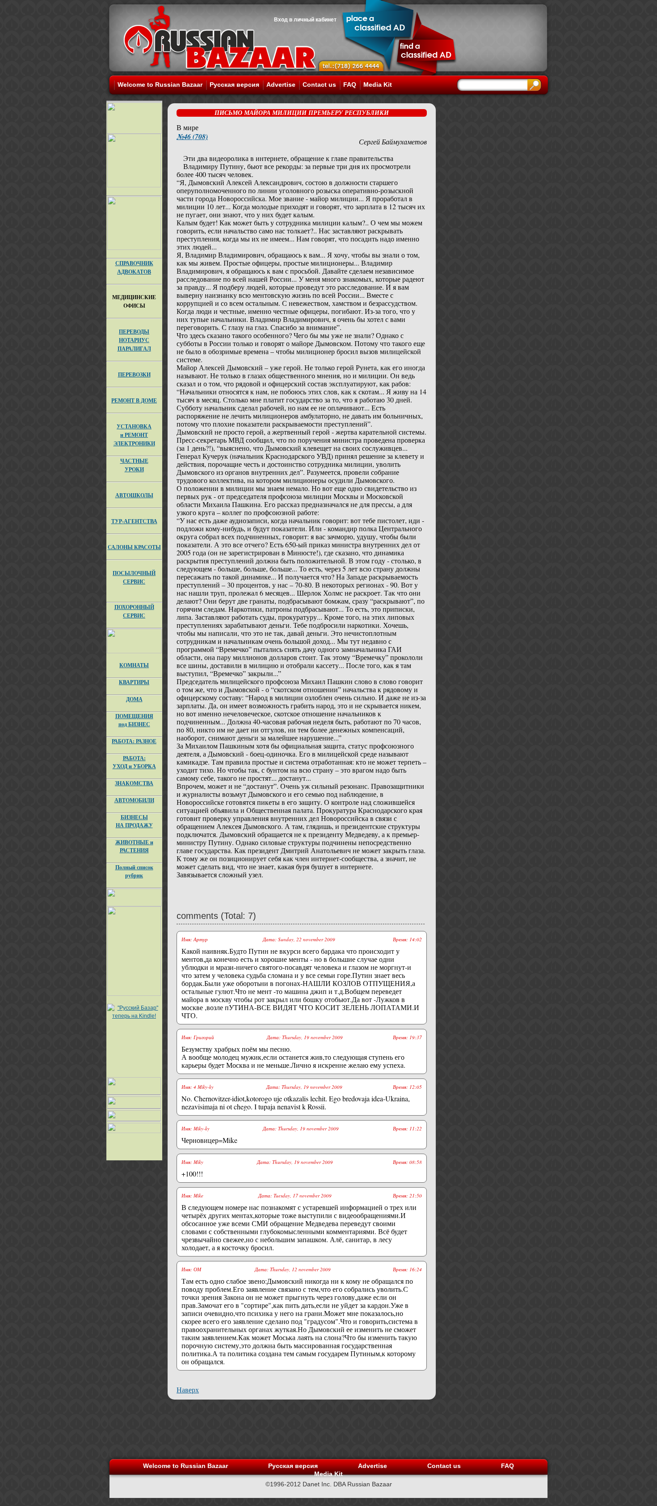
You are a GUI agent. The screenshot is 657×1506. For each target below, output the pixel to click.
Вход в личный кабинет (305, 20)
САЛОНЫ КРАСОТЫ (134, 547)
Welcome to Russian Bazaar (160, 84)
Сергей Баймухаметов (393, 141)
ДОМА (134, 699)
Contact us (319, 84)
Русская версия (234, 84)
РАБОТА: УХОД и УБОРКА (134, 762)
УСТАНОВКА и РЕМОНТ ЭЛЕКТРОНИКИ (134, 435)
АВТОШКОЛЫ (134, 495)
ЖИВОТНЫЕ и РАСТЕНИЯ (134, 846)
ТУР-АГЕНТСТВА (134, 521)
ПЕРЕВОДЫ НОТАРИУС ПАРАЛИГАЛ (134, 340)
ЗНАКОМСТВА (134, 783)
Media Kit (377, 84)
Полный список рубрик (134, 871)
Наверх (188, 1389)
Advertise (280, 84)
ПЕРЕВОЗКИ (134, 374)
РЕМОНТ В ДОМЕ (134, 400)
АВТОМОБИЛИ (134, 800)
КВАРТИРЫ (134, 682)
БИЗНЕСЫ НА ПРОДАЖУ (134, 821)
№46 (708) (192, 136)
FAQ (349, 84)
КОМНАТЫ (134, 665)
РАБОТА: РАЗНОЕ (134, 741)
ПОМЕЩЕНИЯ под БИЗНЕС (134, 720)
